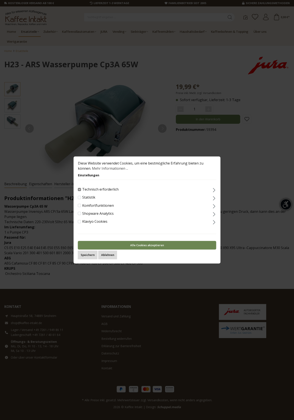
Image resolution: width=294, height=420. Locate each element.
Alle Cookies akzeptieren (147, 245)
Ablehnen (107, 255)
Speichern (88, 255)
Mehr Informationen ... (110, 168)
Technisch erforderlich (100, 189)
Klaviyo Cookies (94, 221)
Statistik (88, 197)
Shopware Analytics (98, 213)
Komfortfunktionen (98, 205)
